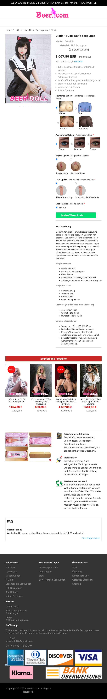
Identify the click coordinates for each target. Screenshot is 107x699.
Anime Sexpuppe (14, 596)
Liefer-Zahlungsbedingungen (17, 618)
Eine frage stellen (90, 538)
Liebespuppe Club (48, 567)
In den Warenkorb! (72, 215)
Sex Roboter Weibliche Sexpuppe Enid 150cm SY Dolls (65, 401)
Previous (10, 69)
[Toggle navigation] (9, 22)
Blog (41, 575)
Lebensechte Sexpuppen (18, 583)
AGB (74, 567)
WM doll (9, 579)
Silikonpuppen (12, 575)
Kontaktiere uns (80, 575)
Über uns (77, 571)
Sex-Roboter (12, 592)
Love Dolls (11, 571)
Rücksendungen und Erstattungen (16, 612)
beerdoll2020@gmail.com (19, 641)
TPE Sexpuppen (13, 588)
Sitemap (76, 583)
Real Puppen (45, 571)
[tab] (20, 107)
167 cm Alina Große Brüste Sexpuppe (16, 400)
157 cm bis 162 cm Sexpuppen (31, 30)
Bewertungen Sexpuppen (52, 579)
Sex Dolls (10, 567)
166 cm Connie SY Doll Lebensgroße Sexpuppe (41, 401)
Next (46, 69)
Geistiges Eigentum (82, 579)
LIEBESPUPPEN (46, 2)
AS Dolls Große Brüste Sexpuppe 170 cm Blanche (91, 401)
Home (8, 30)
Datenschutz (12, 606)
